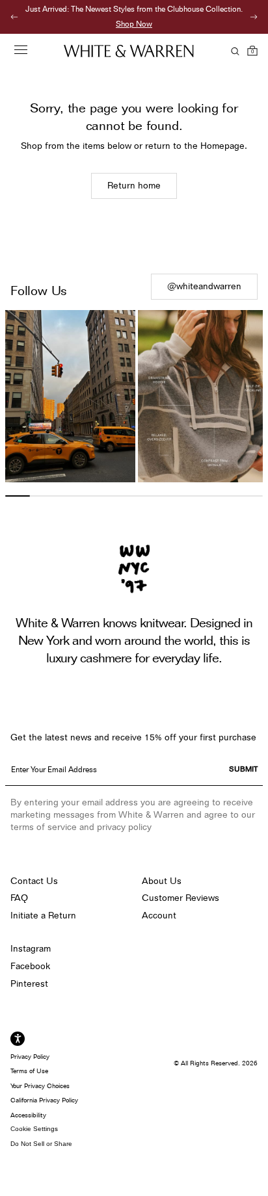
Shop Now (134, 24)
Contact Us (34, 881)
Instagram (30, 948)
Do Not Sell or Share (41, 1143)
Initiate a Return (43, 915)
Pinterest (29, 983)
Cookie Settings (34, 1128)
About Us (161, 881)
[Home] (129, 51)
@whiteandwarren (204, 286)
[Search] (232, 51)
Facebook (30, 966)
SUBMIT (243, 769)
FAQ (19, 897)
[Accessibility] (17, 1039)
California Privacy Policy (44, 1100)
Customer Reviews (180, 897)
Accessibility (28, 1115)
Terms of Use (29, 1070)
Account (159, 915)
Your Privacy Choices (40, 1085)
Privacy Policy (29, 1056)
